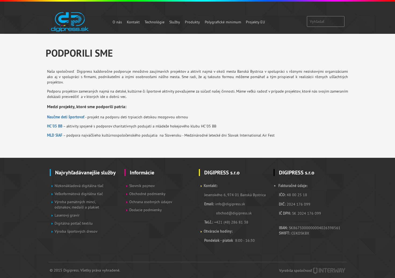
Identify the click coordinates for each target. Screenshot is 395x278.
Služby (174, 22)
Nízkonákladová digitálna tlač (79, 185)
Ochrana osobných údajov (150, 201)
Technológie (154, 22)
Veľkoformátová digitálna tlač (79, 193)
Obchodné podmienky (147, 193)
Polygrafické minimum (223, 22)
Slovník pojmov (142, 185)
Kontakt (133, 22)
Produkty (192, 22)
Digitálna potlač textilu (74, 223)
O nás (117, 22)
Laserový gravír (67, 215)
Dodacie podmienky (145, 209)
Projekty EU (255, 22)
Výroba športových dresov (76, 231)
